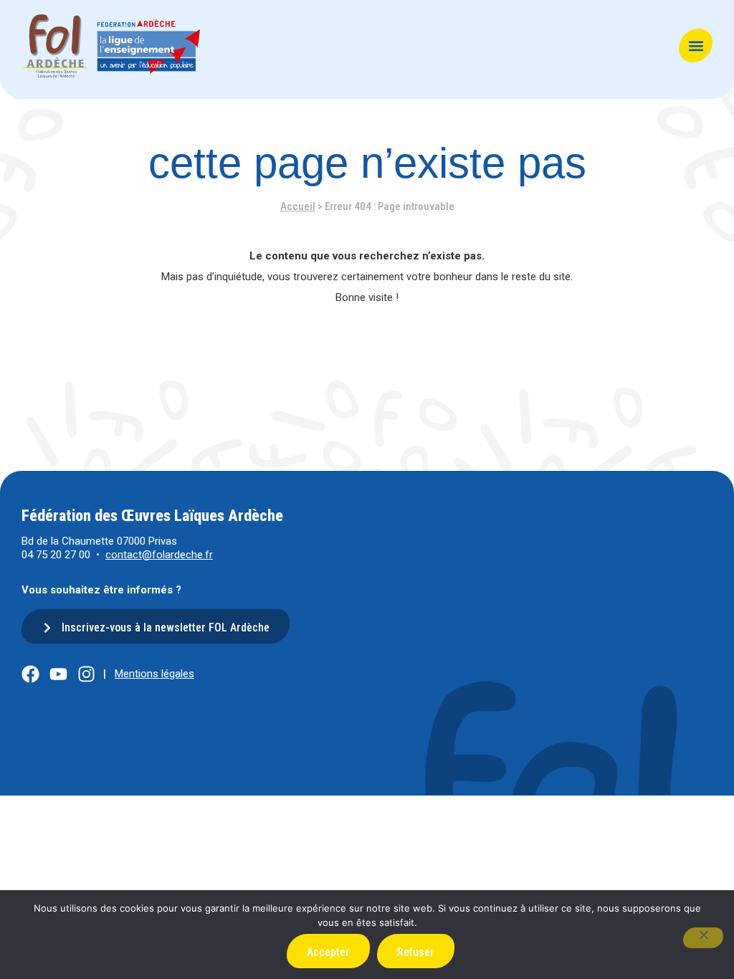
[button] (695, 45)
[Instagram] (86, 674)
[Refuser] (703, 937)
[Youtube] (58, 674)
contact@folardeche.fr (159, 554)
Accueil (297, 206)
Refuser (415, 952)
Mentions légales (154, 673)
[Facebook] (30, 674)
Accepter (328, 952)
